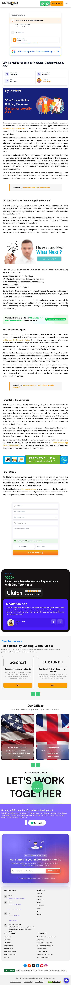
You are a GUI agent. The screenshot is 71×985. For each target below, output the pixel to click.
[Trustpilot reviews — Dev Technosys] (37, 822)
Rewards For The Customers (25, 27)
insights (39, 902)
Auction (6, 957)
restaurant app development (14, 128)
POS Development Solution (45, 945)
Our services (41, 933)
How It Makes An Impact (24, 24)
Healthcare (7, 942)
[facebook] (25, 965)
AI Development (41, 948)
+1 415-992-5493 (15, 904)
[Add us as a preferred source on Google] (35, 51)
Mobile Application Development (46, 936)
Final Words (19, 32)
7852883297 (13, 921)
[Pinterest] (41, 965)
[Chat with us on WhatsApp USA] (47, 3)
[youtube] (29, 965)
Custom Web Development (45, 954)
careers (39, 908)
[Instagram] (46, 965)
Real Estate (7, 936)
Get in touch (10, 890)
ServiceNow (40, 939)
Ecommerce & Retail (10, 951)
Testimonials (40, 905)
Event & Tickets (8, 945)
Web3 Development (43, 957)
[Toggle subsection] (58, 20)
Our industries (9, 933)
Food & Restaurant (9, 954)
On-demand (7, 939)
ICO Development (42, 951)
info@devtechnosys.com (17, 898)
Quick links (41, 890)
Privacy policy (28, 982)
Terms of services (15, 982)
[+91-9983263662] (35, 319)
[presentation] (33, 694)
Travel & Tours (8, 948)
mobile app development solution (16, 340)
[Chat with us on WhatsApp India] (42, 3)
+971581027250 (53, 756)
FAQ (38, 911)
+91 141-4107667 (14, 916)
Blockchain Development (44, 942)
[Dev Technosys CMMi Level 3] (10, 3)
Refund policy (39, 982)
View (18, 685)
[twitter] (33, 965)
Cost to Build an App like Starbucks (36, 188)
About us (39, 893)
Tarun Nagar (47, 81)
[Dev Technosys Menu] (66, 3)
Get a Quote (56, 3)
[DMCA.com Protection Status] (54, 982)
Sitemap (39, 914)
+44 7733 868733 (18, 756)
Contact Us (40, 899)
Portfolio (39, 896)
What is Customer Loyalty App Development (29, 20)
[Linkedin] (37, 965)
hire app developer (29, 489)
